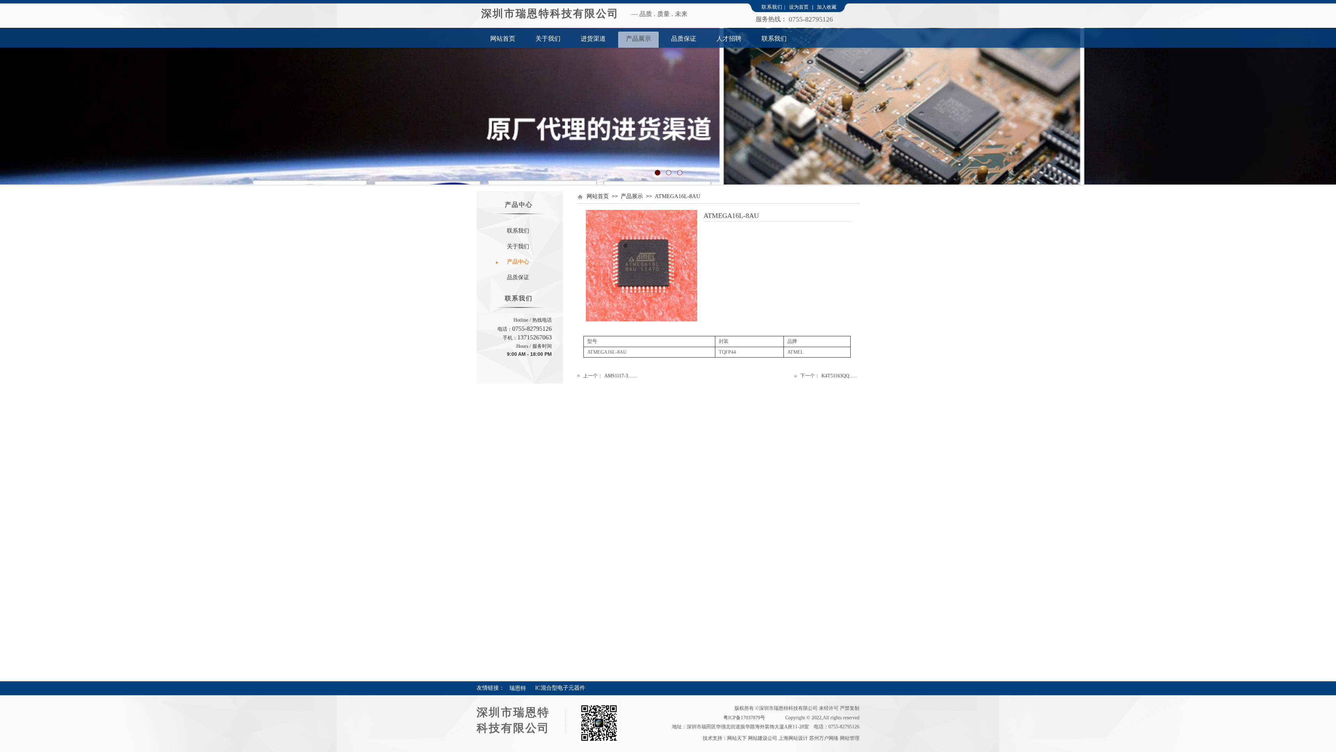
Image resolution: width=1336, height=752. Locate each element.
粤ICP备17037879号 (744, 717)
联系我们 (774, 38)
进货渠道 (593, 38)
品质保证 (683, 38)
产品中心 (518, 262)
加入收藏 (826, 7)
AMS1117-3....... (610, 375)
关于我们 (547, 38)
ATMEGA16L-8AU (677, 196)
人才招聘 (728, 38)
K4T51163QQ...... (829, 375)
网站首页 (502, 38)
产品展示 (638, 38)
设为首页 (799, 7)
